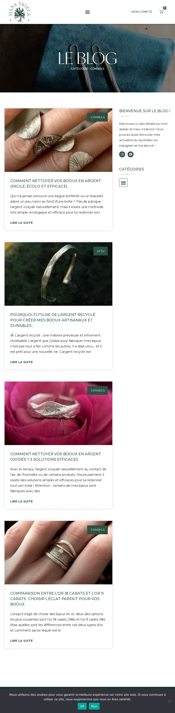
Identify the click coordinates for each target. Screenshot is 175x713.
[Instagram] (122, 154)
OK (82, 706)
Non (94, 706)
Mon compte (141, 11)
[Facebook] (131, 154)
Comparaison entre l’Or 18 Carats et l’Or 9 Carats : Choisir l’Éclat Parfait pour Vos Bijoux (56, 598)
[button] (87, 12)
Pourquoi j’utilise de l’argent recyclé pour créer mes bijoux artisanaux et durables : (52, 320)
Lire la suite (21, 222)
